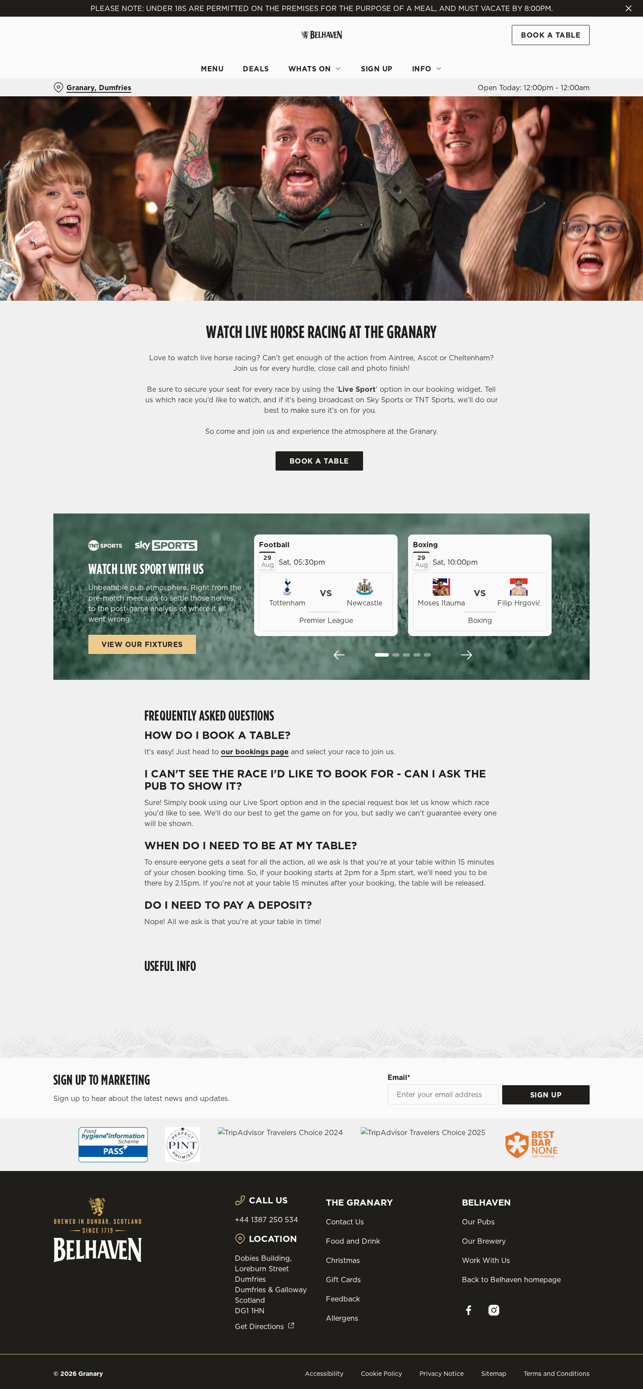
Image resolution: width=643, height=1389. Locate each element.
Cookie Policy (381, 1373)
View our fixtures (142, 644)
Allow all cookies (570, 23)
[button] (382, 655)
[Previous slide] (339, 655)
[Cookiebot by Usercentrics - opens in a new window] (56, 92)
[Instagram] (493, 1310)
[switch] (251, 92)
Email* (399, 1077)
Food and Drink (353, 1241)
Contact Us (345, 1222)
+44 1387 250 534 (266, 1219)
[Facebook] (468, 1310)
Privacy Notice (441, 1373)
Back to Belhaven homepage (511, 1279)
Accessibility (324, 1373)
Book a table (319, 461)
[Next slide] (466, 655)
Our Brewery (484, 1241)
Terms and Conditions (557, 1373)
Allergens (342, 1318)
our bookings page (255, 751)
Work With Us (486, 1260)
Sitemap (493, 1373)
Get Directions (259, 1326)
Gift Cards (343, 1279)
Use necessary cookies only (570, 52)
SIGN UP (546, 1095)
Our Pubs (478, 1222)
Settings (448, 92)
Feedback (343, 1299)
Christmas (343, 1260)
